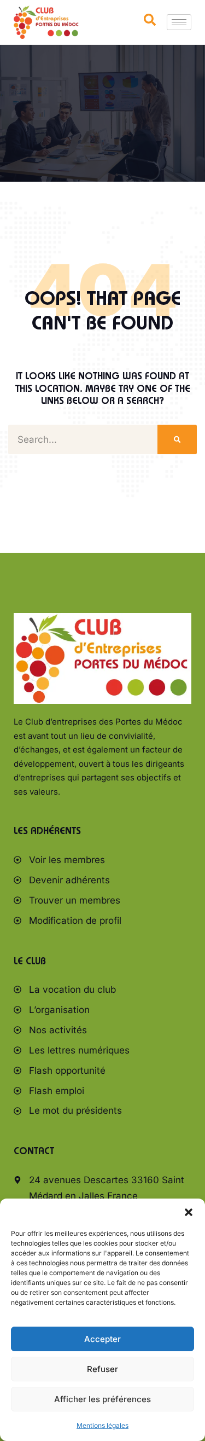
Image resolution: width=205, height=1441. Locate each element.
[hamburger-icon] (179, 22)
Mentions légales (102, 1425)
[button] (188, 1212)
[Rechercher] (177, 440)
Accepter (102, 1339)
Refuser (102, 1369)
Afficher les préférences (102, 1399)
